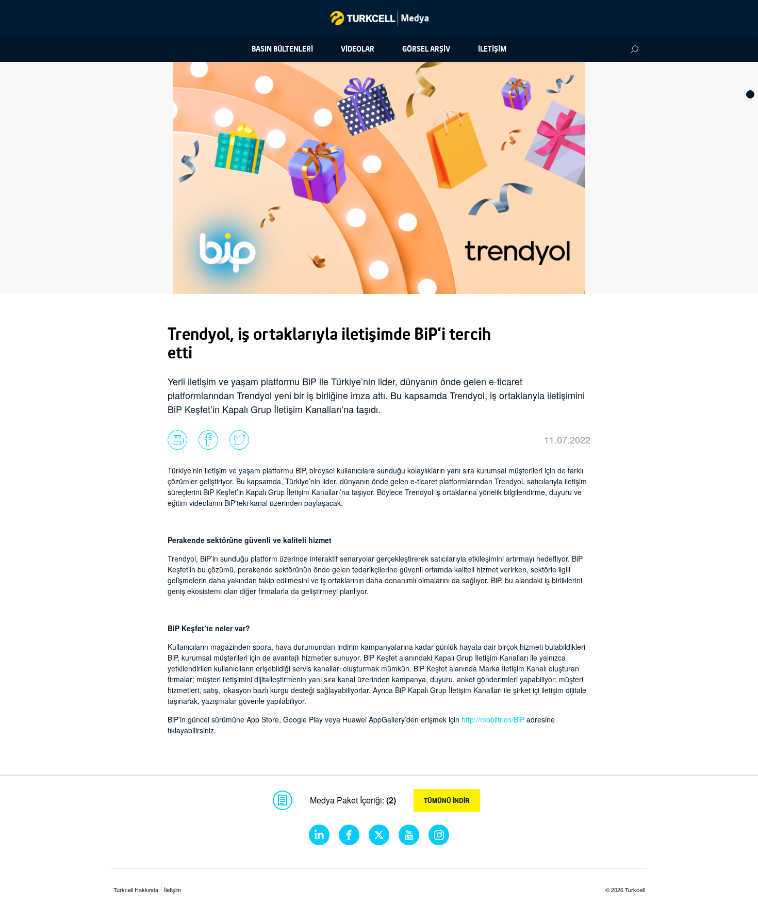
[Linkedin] (319, 835)
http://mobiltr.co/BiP (493, 719)
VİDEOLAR (357, 49)
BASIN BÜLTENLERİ (282, 49)
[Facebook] (349, 835)
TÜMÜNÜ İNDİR (447, 800)
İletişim (172, 889)
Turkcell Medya (379, 18)
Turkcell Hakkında (135, 889)
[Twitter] (379, 835)
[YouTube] (409, 835)
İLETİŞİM (492, 49)
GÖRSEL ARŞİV (426, 49)
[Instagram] (439, 835)
